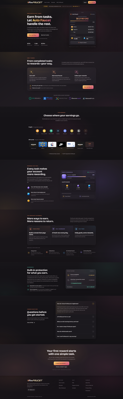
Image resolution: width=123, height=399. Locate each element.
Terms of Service (89, 385)
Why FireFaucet (60, 2)
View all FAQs (31, 322)
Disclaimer (88, 390)
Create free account (61, 363)
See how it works (45, 35)
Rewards (53, 2)
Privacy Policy (89, 388)
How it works (47, 2)
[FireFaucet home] (34, 380)
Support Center (75, 385)
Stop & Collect (83, 42)
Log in (85, 2)
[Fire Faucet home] (34, 2)
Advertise (88, 382)
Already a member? (61, 366)
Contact (74, 388)
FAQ (73, 382)
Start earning (92, 2)
